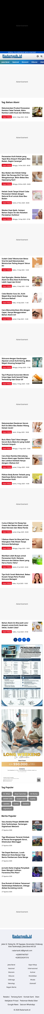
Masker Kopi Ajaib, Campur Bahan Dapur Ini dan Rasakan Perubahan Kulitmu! (15, 212)
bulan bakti (21, 799)
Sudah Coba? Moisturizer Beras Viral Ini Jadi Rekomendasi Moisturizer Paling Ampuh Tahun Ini (16, 262)
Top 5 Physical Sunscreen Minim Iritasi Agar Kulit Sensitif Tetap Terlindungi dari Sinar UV (15, 377)
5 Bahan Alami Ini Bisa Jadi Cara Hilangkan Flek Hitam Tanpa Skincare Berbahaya (15, 541)
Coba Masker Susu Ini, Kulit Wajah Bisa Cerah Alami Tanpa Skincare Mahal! (15, 296)
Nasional (15, 62)
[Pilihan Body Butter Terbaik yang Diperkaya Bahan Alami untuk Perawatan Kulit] (37, 478)
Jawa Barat (5, 62)
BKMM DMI (7, 799)
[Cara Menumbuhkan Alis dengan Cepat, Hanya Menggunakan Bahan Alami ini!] (37, 314)
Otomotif (33, 983)
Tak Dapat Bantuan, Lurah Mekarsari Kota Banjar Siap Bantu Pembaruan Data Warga (15, 854)
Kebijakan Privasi (11, 1000)
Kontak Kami (29, 997)
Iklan (37, 997)
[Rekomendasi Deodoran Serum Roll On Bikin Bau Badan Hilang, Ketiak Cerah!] (37, 427)
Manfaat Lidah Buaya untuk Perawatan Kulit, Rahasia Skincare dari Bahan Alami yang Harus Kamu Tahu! (15, 559)
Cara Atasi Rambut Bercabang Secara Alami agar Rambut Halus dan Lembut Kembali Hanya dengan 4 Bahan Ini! (16, 459)
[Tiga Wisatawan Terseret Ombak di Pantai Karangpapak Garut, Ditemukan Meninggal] (37, 841)
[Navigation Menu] (41, 56)
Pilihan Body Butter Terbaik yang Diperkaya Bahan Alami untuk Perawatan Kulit (16, 476)
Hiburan (34, 62)
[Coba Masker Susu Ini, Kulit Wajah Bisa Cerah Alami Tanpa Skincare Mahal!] (37, 298)
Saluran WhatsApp (27, 1004)
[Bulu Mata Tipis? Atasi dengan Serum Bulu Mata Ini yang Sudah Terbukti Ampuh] (37, 443)
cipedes (6, 804)
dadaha (26, 804)
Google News (13, 1004)
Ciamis (32, 799)
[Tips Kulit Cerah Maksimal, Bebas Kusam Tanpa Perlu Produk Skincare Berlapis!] (37, 578)
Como (16, 804)
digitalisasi (7, 808)
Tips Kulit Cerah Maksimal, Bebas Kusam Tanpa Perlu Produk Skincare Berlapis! (16, 576)
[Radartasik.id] (12, 57)
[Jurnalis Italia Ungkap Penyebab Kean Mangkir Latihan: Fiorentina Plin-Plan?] (37, 872)
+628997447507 (22, 954)
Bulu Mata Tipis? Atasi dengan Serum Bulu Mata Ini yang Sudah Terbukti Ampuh (16, 441)
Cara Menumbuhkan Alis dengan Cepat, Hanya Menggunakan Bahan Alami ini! (16, 312)
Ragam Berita (11, 987)
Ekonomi (25, 62)
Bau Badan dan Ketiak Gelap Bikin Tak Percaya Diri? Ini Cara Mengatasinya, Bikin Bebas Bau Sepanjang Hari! (15, 176)
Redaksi (6, 997)
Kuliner (32, 972)
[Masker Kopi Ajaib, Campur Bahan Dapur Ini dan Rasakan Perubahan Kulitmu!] (37, 214)
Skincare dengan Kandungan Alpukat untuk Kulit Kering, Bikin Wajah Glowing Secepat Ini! (16, 360)
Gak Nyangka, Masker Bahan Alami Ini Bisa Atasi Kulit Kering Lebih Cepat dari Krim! (15, 279)
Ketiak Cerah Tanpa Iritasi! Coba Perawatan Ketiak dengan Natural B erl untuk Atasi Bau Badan (15, 195)
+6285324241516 (22, 957)
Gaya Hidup (7, 117)
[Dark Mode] (38, 56)
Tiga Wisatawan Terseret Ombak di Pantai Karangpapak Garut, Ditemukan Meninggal (15, 839)
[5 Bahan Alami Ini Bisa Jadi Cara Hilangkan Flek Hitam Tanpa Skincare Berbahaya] (37, 543)
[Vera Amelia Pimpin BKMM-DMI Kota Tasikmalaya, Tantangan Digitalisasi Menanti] (37, 826)
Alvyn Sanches (20, 794)
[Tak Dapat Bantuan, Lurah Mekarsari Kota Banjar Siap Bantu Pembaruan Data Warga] (37, 856)
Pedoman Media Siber (29, 1000)
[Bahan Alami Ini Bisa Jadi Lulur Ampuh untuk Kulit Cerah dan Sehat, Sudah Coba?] (37, 627)
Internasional (32, 968)
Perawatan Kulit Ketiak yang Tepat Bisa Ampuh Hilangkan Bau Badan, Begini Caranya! (16, 158)
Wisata (32, 980)
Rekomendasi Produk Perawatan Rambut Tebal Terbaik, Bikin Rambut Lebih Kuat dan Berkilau (16, 110)
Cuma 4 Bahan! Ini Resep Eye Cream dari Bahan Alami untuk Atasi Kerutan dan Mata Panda (15, 525)
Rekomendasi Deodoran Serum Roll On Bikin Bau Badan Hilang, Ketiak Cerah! (15, 425)
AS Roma (33, 794)
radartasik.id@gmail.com (22, 950)
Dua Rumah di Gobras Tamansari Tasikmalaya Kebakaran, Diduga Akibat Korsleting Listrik (16, 885)
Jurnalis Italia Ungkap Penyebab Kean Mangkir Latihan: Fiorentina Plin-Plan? (15, 870)
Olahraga (11, 980)
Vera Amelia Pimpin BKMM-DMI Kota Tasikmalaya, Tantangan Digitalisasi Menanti (15, 824)
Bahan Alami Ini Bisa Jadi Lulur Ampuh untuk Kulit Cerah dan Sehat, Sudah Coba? (15, 625)
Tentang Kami (16, 997)
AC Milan (6, 794)
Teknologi (11, 983)
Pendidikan (33, 976)
